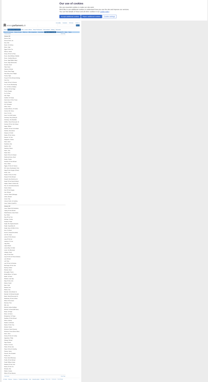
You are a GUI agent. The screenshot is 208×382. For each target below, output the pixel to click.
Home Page (63, 33)
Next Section (6, 376)
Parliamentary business (14, 29)
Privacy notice (48, 379)
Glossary (10, 379)
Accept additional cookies (70, 16)
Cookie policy (54, 379)
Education (58, 29)
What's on (25, 32)
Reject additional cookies (91, 16)
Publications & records (50, 32)
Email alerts (65, 22)
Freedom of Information (23, 379)
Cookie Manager (60, 379)
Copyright (42, 379)
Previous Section (7, 33)
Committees (41, 32)
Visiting (53, 29)
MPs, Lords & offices (26, 29)
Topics (70, 32)
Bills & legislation (33, 32)
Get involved (46, 29)
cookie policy (104, 12)
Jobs (30, 379)
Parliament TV (60, 32)
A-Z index (5, 379)
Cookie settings (109, 16)
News (66, 32)
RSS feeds (71, 22)
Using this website (35, 379)
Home (5, 29)
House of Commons (8, 32)
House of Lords (18, 32)
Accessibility (58, 22)
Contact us (77, 22)
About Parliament (37, 29)
